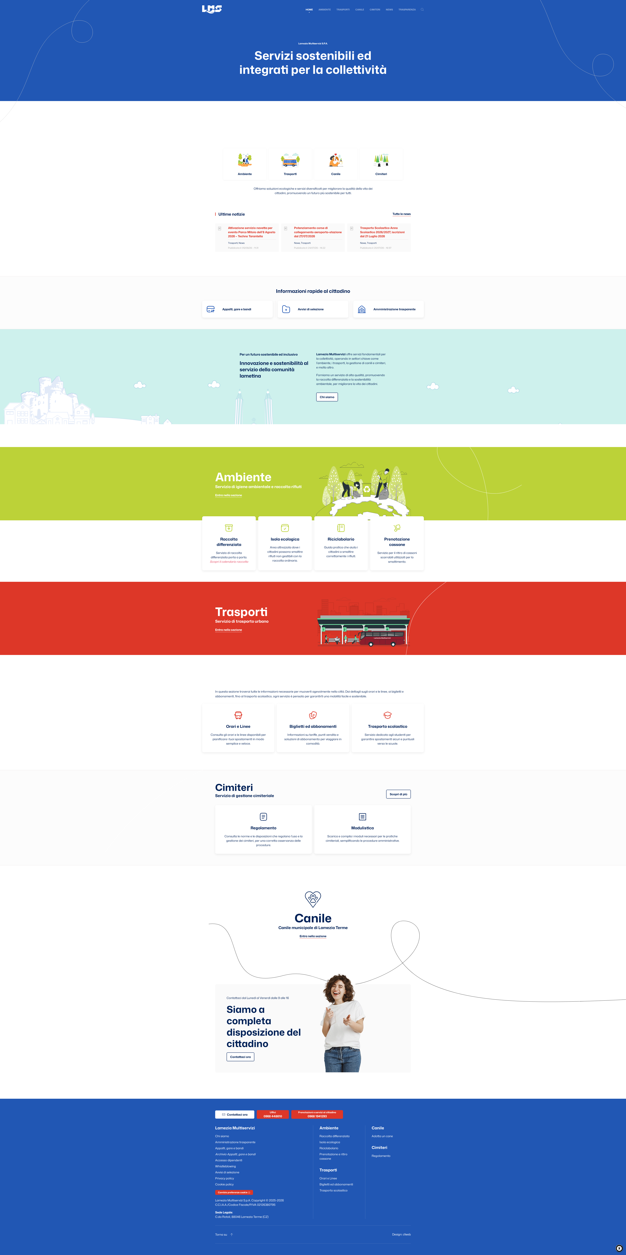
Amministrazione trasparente (235, 1142)
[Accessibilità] (619, 1248)
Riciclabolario (329, 1148)
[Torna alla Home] (212, 9)
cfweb (407, 1234)
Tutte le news (402, 214)
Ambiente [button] (325, 9)
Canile (359, 9)
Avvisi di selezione (227, 1172)
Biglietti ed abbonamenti (336, 1184)
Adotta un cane (382, 1136)
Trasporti (290, 174)
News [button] (389, 9)
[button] (422, 9)
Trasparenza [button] (407, 9)
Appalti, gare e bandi (229, 1148)
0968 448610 (273, 1116)
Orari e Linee (328, 1178)
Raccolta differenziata (335, 1136)
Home (309, 9)
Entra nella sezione (228, 495)
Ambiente (245, 174)
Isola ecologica (330, 1142)
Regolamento (381, 1156)
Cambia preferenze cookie (233, 1192)
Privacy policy (224, 1178)
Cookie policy (224, 1184)
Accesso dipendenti (228, 1160)
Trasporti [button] (343, 9)
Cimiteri (375, 9)
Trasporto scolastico (334, 1190)
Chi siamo (327, 397)
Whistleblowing (225, 1166)
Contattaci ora (237, 1114)
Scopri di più (398, 794)
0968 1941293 (317, 1116)
